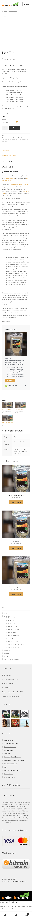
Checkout (6, 653)
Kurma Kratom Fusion (7, 422)
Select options (16, 502)
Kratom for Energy (13, 641)
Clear (20, 122)
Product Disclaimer (10, 747)
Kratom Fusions (13, 11)
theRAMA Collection (20, 409)
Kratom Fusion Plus (13, 629)
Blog (5, 767)
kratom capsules (14, 139)
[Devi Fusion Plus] (7, 405)
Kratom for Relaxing (13, 647)
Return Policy (8, 750)
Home (5, 11)
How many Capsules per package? (14, 760)
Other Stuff (11, 638)
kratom (7, 139)
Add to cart (14, 128)
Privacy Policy (8, 740)
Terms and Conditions (11, 743)
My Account (5, 915)
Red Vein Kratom (12, 621)
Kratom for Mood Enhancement (16, 644)
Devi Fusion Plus (6, 409)
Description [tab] (5, 150)
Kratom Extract (12, 632)
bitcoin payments (9, 777)
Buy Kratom (7, 616)
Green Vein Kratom (13, 618)
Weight (4, 120)
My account (7, 656)
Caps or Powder (6, 114)
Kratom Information (10, 764)
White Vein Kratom (13, 624)
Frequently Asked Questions (12, 757)
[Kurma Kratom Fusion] (7, 418)
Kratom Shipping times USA (11, 659)
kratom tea (5, 141)
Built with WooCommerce (19, 881)
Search (16, 915)
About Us (7, 753)
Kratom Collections (13, 635)
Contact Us (7, 650)
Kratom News (8, 774)
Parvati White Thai (9, 178)
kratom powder (24, 139)
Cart (24, 913)
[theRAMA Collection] (20, 405)
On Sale (20, 138)
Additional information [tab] (9, 155)
